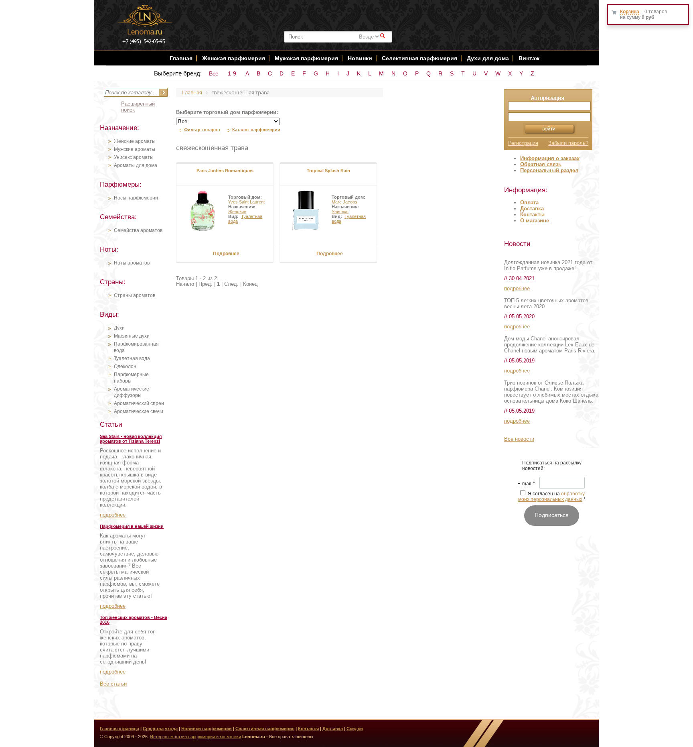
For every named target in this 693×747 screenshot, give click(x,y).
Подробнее (226, 253)
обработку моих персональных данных (551, 496)
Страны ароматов (134, 295)
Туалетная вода (132, 358)
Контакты (532, 215)
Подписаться (552, 515)
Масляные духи (132, 336)
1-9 (232, 73)
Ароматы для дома (135, 165)
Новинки (361, 58)
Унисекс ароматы (134, 157)
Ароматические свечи (138, 411)
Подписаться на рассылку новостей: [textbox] (552, 465)
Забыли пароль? (568, 143)
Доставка (532, 209)
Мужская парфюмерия (306, 58)
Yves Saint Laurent (246, 201)
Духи (119, 328)
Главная (181, 58)
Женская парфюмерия (233, 58)
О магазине (534, 221)
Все (214, 73)
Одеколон (125, 366)
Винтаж (529, 58)
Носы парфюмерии (136, 198)
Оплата (529, 202)
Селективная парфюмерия (419, 58)
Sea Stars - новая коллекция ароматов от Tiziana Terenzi (131, 439)
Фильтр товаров (202, 129)
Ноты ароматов (132, 263)
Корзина (629, 11)
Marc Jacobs (344, 201)
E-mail (526, 484)
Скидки (354, 728)
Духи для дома (488, 58)
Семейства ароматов (138, 230)
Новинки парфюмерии (206, 728)
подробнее (113, 515)
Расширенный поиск (138, 107)
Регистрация (523, 143)
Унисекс (340, 211)
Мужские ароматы (134, 149)
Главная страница (119, 728)
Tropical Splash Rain (328, 170)
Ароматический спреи (139, 403)
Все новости (519, 439)
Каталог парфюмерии (256, 129)
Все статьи (113, 684)
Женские (237, 211)
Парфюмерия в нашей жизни (132, 526)
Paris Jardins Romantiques (225, 170)
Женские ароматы (135, 141)
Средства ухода (160, 728)
